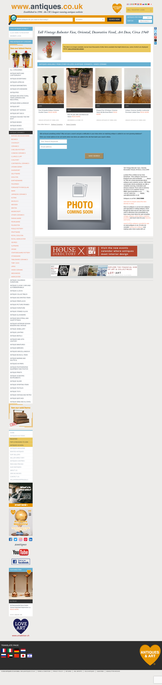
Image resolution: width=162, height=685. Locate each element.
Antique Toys (15, 391)
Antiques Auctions (17, 436)
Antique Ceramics (17, 132)
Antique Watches (17, 398)
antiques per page (134, 17)
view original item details (76, 49)
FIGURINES (15, 184)
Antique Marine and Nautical (18, 359)
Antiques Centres (17, 461)
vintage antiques (129, 216)
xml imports (78, 671)
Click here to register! (19, 33)
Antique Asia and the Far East (19, 118)
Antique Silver (16, 381)
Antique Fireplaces (18, 301)
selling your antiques (136, 227)
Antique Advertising (18, 79)
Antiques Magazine (17, 448)
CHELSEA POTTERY (18, 150)
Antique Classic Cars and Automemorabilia (20, 286)
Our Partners (15, 467)
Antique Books (16, 122)
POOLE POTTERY (17, 229)
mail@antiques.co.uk (28, 671)
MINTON (14, 208)
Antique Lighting (16, 332)
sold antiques (89, 671)
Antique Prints (16, 372)
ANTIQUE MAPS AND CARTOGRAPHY (17, 74)
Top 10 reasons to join (19, 442)
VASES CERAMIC (17, 270)
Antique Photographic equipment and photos (19, 368)
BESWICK (14, 139)
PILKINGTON (15, 225)
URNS (13, 266)
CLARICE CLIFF (16, 156)
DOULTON (14, 177)
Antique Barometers (18, 85)
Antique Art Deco (17, 113)
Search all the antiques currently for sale (136, 223)
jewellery (126, 218)
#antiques (21, 544)
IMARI (13, 191)
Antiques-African (17, 82)
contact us (14, 477)
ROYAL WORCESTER (18, 239)
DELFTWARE (15, 174)
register (13, 439)
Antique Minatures (17, 344)
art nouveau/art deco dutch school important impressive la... (20, 607)
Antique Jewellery (17, 329)
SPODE (13, 249)
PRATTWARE (15, 232)
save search (94, 156)
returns (68, 671)
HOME (12, 433)
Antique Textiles (16, 388)
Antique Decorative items (20, 298)
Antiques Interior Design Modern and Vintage (20, 324)
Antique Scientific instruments (17, 377)
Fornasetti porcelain (20, 187)
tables (141, 216)
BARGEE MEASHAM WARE (20, 136)
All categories (16, 70)
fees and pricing (16, 464)
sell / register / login (136, 10)
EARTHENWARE (16, 180)
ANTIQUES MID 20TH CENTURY (17, 340)
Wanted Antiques (17, 451)
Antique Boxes (16, 125)
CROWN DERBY (16, 167)
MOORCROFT (16, 211)
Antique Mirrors (16, 348)
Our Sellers (15, 454)
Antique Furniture (17, 308)
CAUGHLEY (15, 143)
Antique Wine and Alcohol (20, 402)
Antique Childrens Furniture (17, 281)
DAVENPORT (15, 170)
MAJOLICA (14, 201)
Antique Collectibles (18, 294)
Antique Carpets (16, 129)
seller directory (17, 458)
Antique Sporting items (19, 384)
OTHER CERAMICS (17, 215)
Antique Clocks (16, 291)
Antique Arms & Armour (19, 103)
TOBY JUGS (15, 263)
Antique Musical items (19, 355)
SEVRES (14, 242)
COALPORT (15, 160)
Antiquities (14, 92)
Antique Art (14, 106)
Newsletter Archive (113, 671)
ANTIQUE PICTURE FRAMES (19, 304)
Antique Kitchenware (18, 89)
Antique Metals (16, 336)
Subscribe (100, 671)
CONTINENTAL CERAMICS (20, 163)
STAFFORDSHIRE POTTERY (20, 253)
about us (13, 470)
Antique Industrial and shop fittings (19, 319)
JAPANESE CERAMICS (19, 194)
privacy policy (58, 671)
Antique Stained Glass (19, 311)
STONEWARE (15, 256)
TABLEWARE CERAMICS (19, 259)
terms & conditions (44, 671)
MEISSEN (14, 204)
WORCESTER (16, 277)
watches (146, 216)
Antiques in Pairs (17, 364)
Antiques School (17, 445)
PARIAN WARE (16, 218)
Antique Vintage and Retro (20, 395)
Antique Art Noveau (18, 110)
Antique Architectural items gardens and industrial (19, 98)
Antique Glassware (18, 315)
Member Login (15, 36)
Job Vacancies (15, 473)
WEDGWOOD (15, 273)
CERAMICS (15, 146)
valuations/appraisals (19, 480)
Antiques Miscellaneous (20, 351)
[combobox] (90, 20)
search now (114, 19)
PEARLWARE (15, 222)
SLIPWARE (15, 246)
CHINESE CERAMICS (18, 153)
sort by (130, 21)
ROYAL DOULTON (17, 235)
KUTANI (13, 198)
